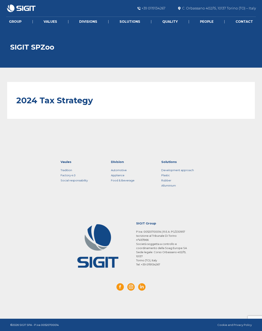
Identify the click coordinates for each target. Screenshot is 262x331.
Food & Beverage (122, 180)
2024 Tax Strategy (54, 100)
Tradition (66, 170)
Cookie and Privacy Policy (234, 324)
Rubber (166, 180)
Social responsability (74, 180)
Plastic (165, 175)
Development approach (177, 170)
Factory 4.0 (68, 175)
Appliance (117, 175)
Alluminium (168, 185)
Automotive (119, 170)
